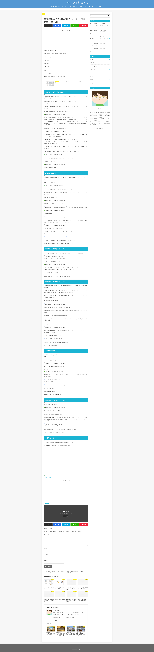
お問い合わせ (100, 6)
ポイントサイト (64, 6)
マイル (70, 6)
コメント (46, 534)
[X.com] (65, 516)
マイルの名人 (74, 649)
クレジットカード (76, 6)
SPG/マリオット (58, 6)
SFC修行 (89, 6)
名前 (45, 548)
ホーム (52, 6)
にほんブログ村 (47, 477)
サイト (45, 560)
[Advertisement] (66, 39)
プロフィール (94, 6)
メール (46, 554)
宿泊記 (81, 6)
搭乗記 (85, 6)
